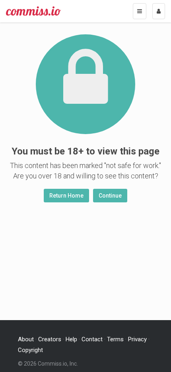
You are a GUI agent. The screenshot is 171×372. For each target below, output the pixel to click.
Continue (110, 195)
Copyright (30, 350)
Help (71, 339)
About (26, 339)
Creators (49, 339)
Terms (115, 339)
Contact (92, 339)
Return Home (66, 195)
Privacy (137, 339)
